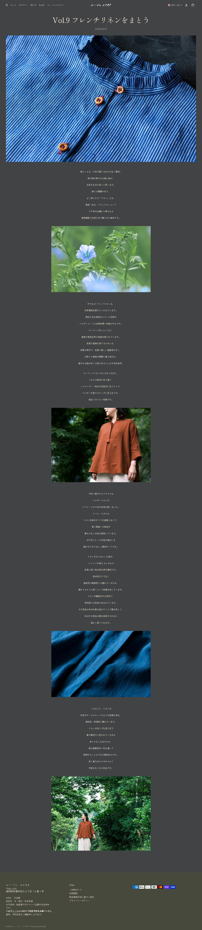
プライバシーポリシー (79, 900)
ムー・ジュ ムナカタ (21, 926)
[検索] (7, 5)
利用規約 (73, 893)
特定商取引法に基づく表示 (81, 896)
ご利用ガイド (75, 889)
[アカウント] (186, 5)
